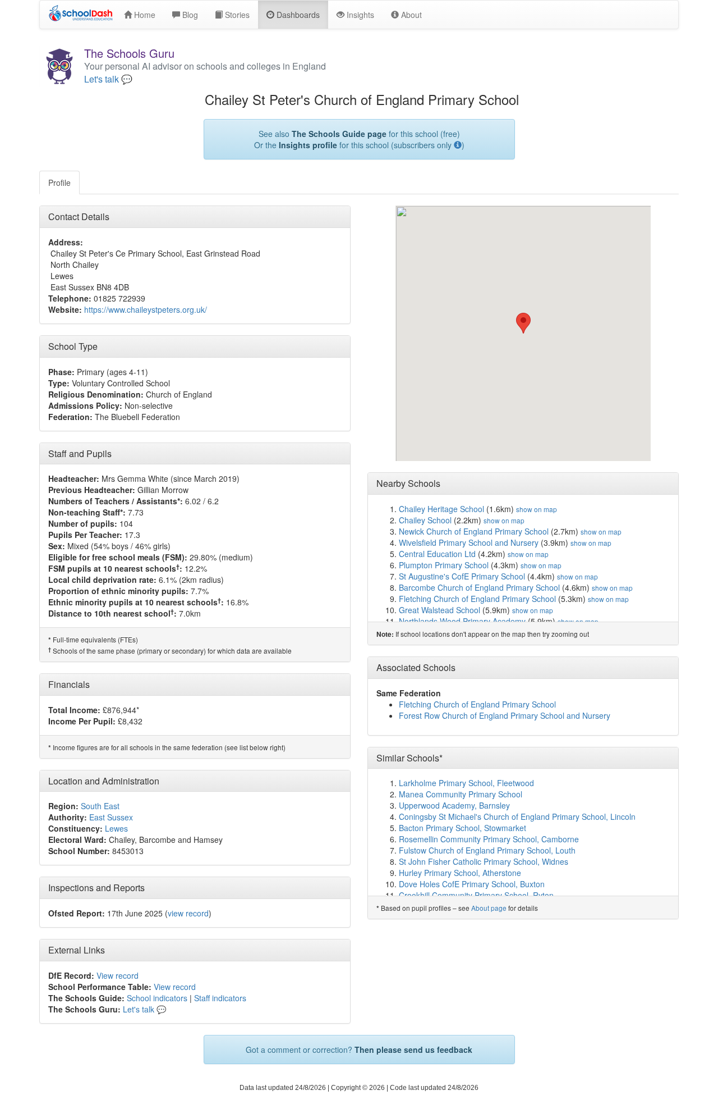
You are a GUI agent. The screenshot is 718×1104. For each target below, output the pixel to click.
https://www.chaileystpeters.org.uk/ (145, 309)
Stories (236, 14)
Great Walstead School (439, 609)
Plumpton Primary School (444, 565)
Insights (359, 14)
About (410, 14)
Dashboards (297, 14)
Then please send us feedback (413, 1049)
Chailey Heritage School (441, 508)
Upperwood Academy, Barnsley (454, 805)
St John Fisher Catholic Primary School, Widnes (483, 861)
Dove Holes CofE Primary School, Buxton (472, 883)
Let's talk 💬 (108, 79)
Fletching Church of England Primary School (477, 598)
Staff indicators (220, 997)
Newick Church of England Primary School (474, 531)
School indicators (157, 997)
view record (188, 913)
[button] (523, 323)
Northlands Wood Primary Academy (462, 621)
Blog (189, 14)
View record (117, 975)
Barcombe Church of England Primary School (479, 587)
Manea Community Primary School (460, 794)
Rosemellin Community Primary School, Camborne (489, 839)
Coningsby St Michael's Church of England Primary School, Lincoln (517, 816)
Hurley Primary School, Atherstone (460, 872)
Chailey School (425, 520)
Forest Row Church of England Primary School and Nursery (504, 715)
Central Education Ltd (437, 553)
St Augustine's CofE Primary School (462, 576)
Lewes (116, 828)
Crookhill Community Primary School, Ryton (476, 895)
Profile (59, 182)
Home (143, 14)
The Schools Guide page (339, 133)
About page (489, 908)
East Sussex (111, 817)
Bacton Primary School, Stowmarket (462, 827)
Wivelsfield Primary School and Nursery (468, 542)
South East (100, 805)
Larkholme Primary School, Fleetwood (466, 782)
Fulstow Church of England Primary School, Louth (487, 850)
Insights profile (308, 144)
